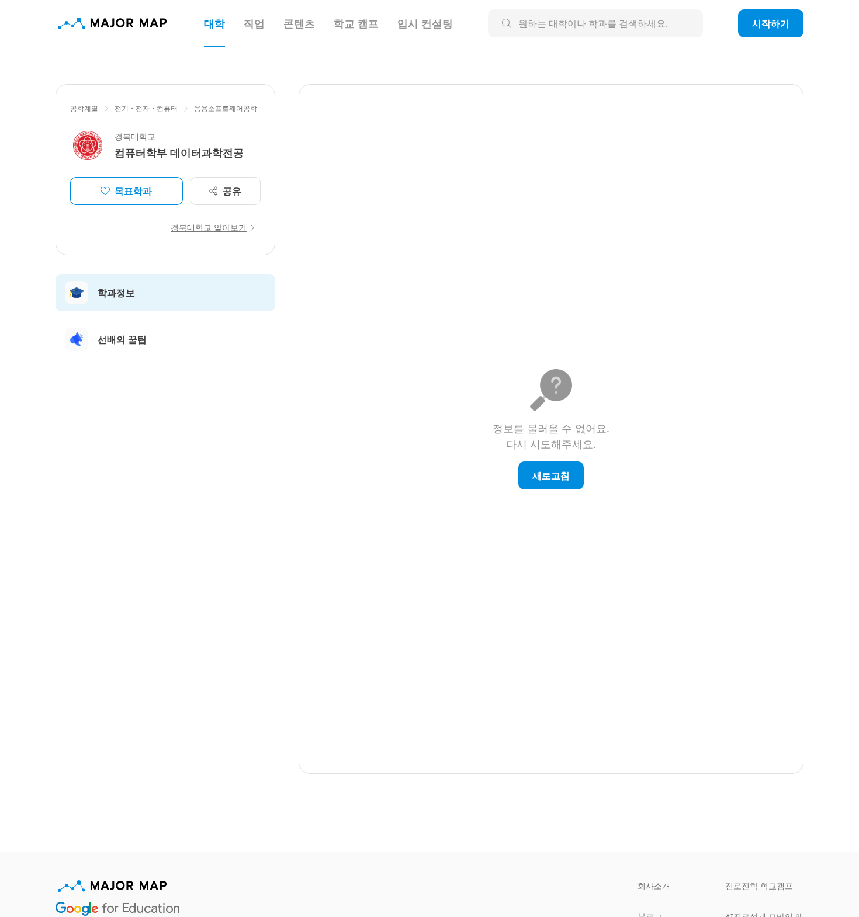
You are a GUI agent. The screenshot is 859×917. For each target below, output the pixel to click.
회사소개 (654, 885)
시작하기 (770, 23)
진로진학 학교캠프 (759, 885)
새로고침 (551, 475)
